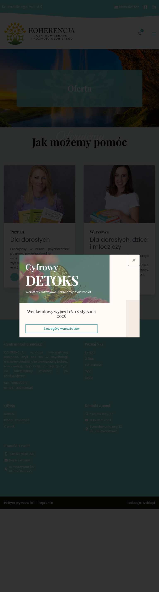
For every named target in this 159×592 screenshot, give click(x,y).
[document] (79, 296)
